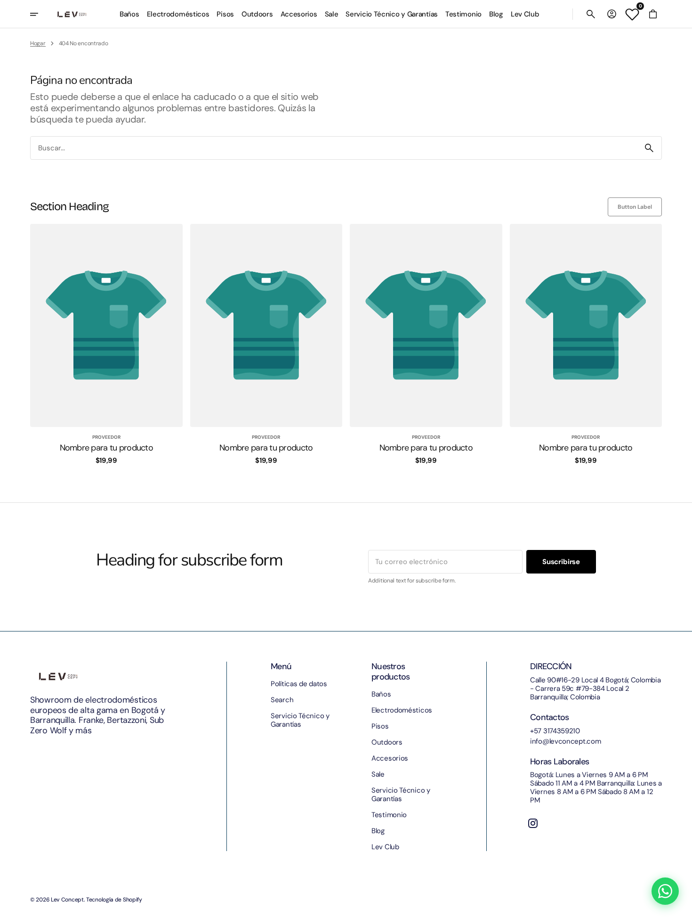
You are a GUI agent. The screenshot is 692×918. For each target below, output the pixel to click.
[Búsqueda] (649, 148)
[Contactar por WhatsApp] (665, 891)
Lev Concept (67, 899)
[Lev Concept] (72, 14)
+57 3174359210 (555, 731)
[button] (590, 14)
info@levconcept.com (565, 741)
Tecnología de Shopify (114, 899)
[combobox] (334, 148)
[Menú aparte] (40, 14)
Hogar (38, 43)
